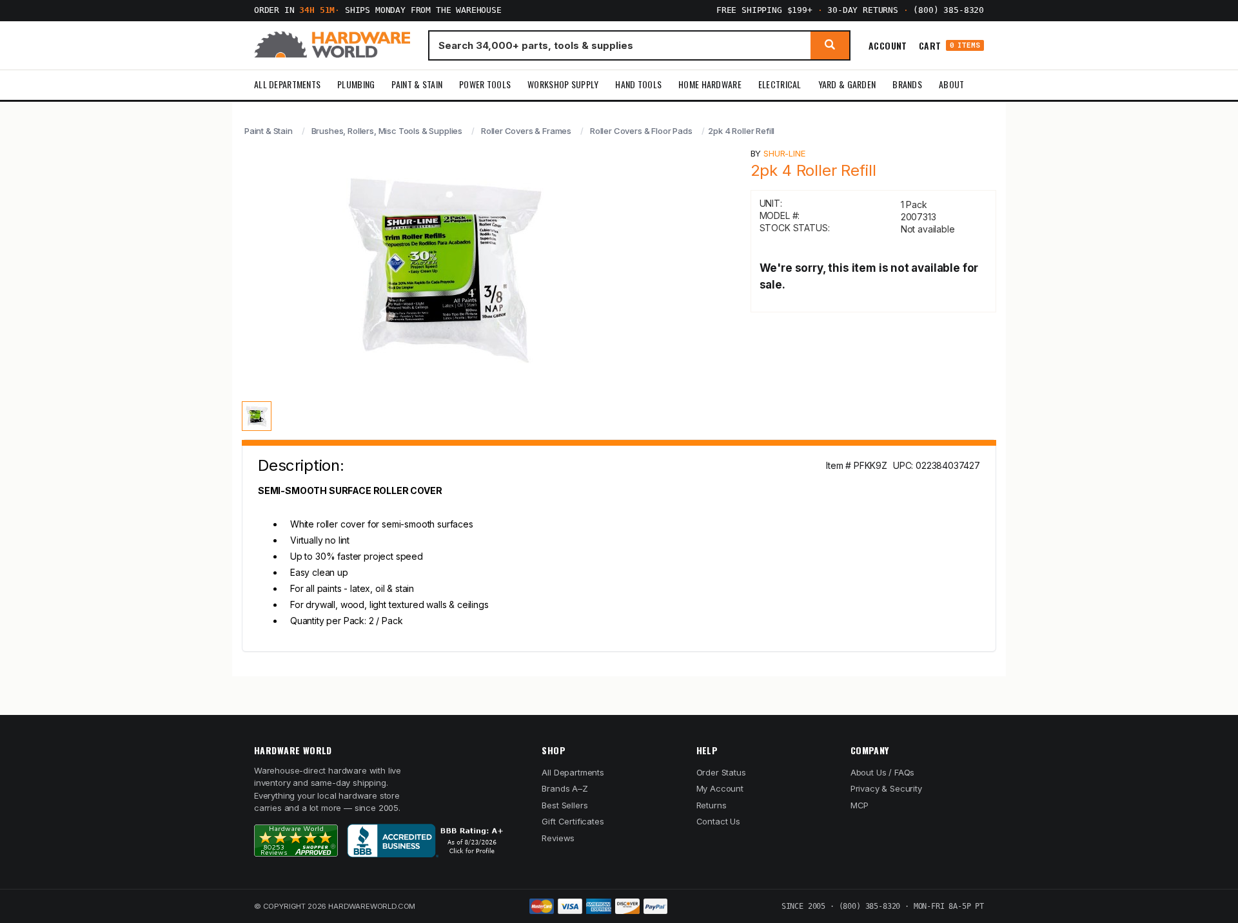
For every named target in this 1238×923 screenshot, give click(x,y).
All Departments (287, 84)
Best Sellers (564, 805)
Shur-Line (784, 153)
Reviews (558, 838)
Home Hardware (710, 84)
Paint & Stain (416, 84)
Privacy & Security (886, 788)
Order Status (721, 772)
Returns (711, 805)
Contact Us (718, 821)
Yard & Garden (847, 84)
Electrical (779, 84)
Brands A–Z (564, 788)
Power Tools (485, 84)
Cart (949, 45)
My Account (719, 788)
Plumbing (356, 84)
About (951, 84)
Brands (907, 84)
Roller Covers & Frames (526, 131)
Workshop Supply (562, 84)
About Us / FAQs (882, 772)
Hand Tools (638, 84)
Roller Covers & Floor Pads (641, 131)
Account (888, 45)
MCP (859, 805)
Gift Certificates (573, 821)
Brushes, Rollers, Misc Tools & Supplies (386, 131)
